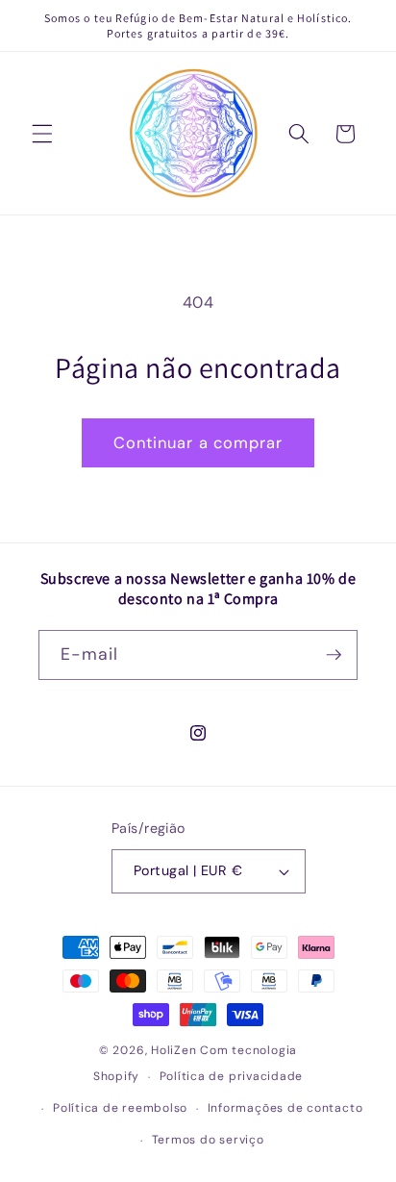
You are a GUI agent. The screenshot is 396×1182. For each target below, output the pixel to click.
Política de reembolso (120, 1108)
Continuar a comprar (198, 443)
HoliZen (173, 1050)
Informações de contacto (285, 1108)
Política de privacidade (232, 1076)
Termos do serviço (208, 1139)
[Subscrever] (333, 655)
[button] (42, 134)
